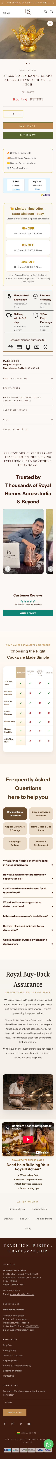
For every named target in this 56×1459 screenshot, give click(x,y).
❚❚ (8, 569)
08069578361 (17, 1284)
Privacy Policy (9, 1350)
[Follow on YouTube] (28, 1423)
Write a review (28, 612)
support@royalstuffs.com (22, 1294)
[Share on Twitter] (18, 429)
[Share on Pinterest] (22, 429)
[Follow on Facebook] (4, 1423)
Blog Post (7, 1345)
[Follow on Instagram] (12, 1423)
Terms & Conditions (13, 1355)
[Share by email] (27, 429)
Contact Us (8, 1375)
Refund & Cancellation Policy (17, 1365)
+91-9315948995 (11, 1290)
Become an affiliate (12, 1370)
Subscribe (15, 1412)
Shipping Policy (10, 1360)
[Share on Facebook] (14, 429)
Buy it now (28, 135)
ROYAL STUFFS (28, 70)
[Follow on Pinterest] (20, 1423)
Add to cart (28, 126)
